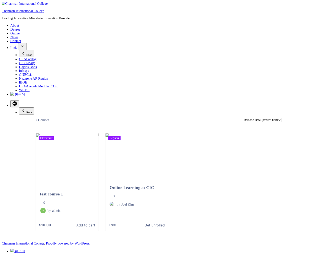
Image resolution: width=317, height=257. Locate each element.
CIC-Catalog (27, 59)
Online (15, 33)
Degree (15, 29)
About (14, 25)
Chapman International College (23, 11)
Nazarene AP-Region (33, 78)
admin (56, 210)
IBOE (23, 82)
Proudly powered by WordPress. (68, 243)
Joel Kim (127, 204)
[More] (14, 103)
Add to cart (85, 225)
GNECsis (25, 74)
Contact (15, 41)
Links (14, 48)
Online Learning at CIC (132, 187)
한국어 (19, 94)
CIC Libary (27, 63)
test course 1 (51, 194)
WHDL (24, 90)
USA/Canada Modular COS (38, 86)
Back (29, 112)
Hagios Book (28, 67)
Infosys (24, 71)
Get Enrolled (154, 225)
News (14, 37)
